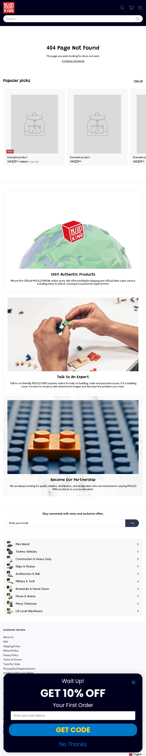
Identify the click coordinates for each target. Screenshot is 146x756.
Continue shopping (73, 61)
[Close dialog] (133, 682)
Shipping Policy (11, 646)
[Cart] (131, 7)
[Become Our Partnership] (73, 437)
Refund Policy (11, 650)
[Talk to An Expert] (73, 334)
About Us (8, 637)
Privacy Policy (10, 655)
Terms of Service (12, 659)
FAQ (5, 641)
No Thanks (72, 744)
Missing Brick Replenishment (19, 668)
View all (138, 81)
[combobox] (73, 18)
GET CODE (73, 730)
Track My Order (11, 664)
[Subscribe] (132, 523)
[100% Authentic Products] (73, 232)
